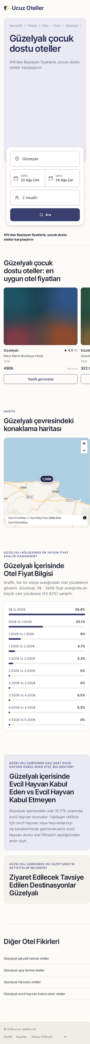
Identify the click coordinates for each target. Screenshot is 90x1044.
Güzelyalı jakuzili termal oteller (26, 958)
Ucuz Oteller (28, 8)
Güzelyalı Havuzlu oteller (22, 982)
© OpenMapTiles (37, 518)
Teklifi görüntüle (41, 379)
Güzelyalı (72, 25)
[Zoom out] (84, 450)
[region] (47, 482)
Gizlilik (8, 1036)
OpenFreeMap (17, 518)
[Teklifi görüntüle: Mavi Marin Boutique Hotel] (41, 316)
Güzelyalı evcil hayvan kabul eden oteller (34, 994)
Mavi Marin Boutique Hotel (23, 356)
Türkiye (32, 25)
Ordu (45, 25)
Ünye (57, 25)
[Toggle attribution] (84, 517)
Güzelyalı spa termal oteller (24, 970)
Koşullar (21, 1036)
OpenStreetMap (18, 522)
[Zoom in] (84, 443)
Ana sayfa (15, 25)
